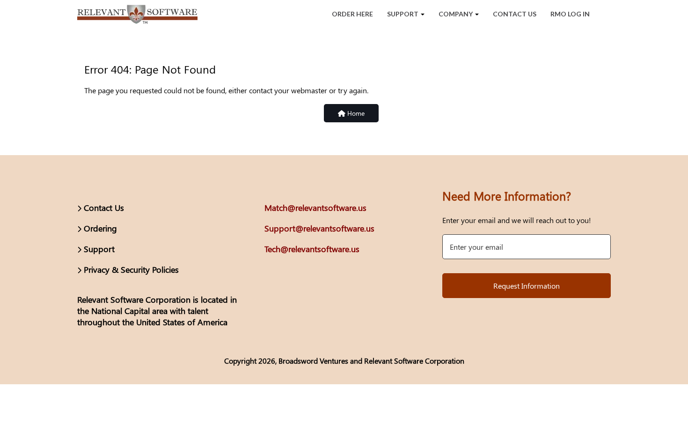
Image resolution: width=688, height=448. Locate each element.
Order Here (352, 14)
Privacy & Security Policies (131, 269)
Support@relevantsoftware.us (319, 228)
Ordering (100, 228)
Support (403, 14)
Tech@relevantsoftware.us (311, 248)
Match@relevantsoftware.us (315, 207)
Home (355, 113)
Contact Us (514, 14)
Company (456, 14)
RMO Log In (570, 14)
